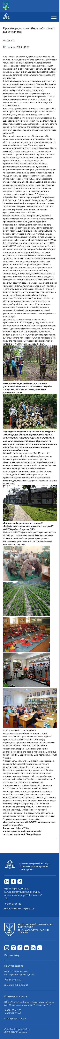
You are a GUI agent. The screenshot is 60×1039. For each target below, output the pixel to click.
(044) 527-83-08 (12, 1013)
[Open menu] (54, 16)
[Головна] (6, 6)
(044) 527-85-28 (12, 903)
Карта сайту (12, 955)
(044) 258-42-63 (12, 1010)
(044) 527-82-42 (12, 979)
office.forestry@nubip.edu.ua (19, 908)
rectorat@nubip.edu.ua (16, 984)
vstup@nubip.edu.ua (15, 1018)
